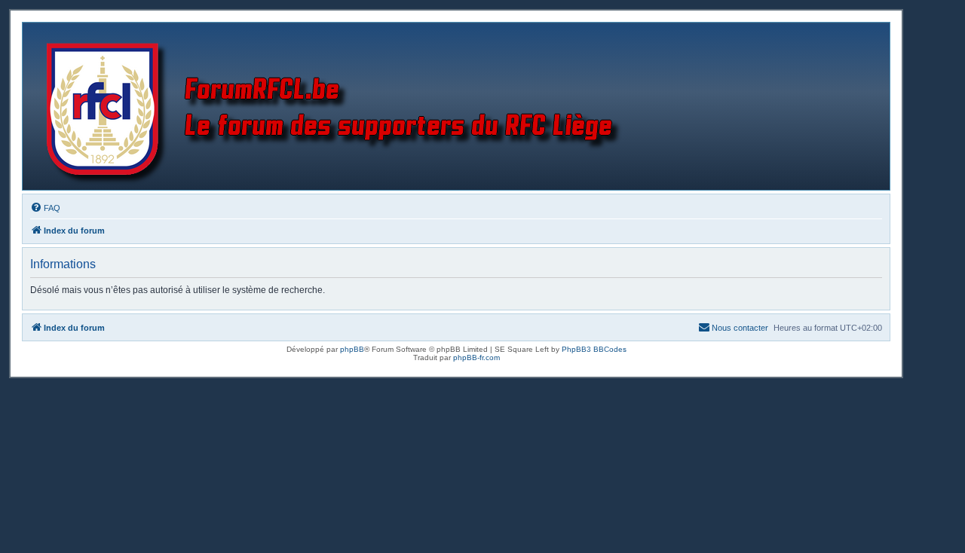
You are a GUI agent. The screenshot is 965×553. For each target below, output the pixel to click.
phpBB (352, 349)
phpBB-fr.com (476, 357)
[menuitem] (45, 208)
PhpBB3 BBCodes (594, 349)
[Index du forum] (336, 106)
